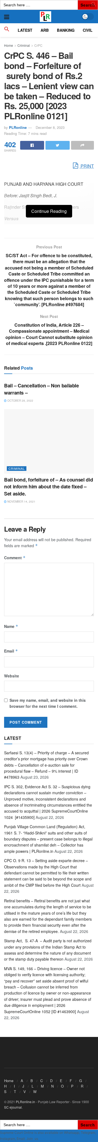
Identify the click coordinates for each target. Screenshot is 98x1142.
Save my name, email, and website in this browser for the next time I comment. (48, 703)
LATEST (25, 30)
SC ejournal (13, 1107)
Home (8, 45)
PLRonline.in (25, 1101)
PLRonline (18, 127)
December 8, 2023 (50, 127)
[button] (94, 5)
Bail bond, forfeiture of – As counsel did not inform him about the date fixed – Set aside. (48, 486)
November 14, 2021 (21, 501)
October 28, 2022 (20, 400)
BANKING (66, 30)
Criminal (23, 45)
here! (43, 1139)
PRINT (86, 166)
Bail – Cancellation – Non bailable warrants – (41, 389)
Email (11, 651)
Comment (15, 557)
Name (11, 626)
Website (11, 676)
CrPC (38, 45)
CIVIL (88, 30)
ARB (45, 30)
